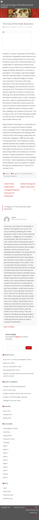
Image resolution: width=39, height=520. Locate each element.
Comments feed (8, 495)
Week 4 (5, 460)
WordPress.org (7, 498)
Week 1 (5, 446)
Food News (6, 432)
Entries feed (6, 491)
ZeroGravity (31, 507)
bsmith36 (7, 27)
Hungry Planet (7, 435)
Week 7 (5, 470)
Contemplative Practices (10, 428)
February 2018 (7, 414)
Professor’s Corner (9, 439)
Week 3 (5, 456)
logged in (18, 337)
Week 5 (5, 463)
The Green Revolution (10, 176)
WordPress (33, 515)
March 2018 (6, 411)
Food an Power (16, 400)
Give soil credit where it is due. (12, 366)
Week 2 (5, 453)
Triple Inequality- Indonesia (19, 397)
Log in (5, 488)
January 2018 (7, 418)
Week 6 (7, 174)
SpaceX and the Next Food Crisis (21, 393)
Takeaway (6, 442)
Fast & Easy (12, 390)
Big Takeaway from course (11, 370)
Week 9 (5, 477)
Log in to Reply (8, 327)
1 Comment (28, 27)
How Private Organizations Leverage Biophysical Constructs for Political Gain (11, 190)
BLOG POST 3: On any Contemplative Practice (17, 359)
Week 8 (5, 474)
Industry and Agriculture (18, 386)
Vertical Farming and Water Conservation (27, 185)
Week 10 (5, 449)
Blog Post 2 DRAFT (9, 363)
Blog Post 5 (16, 174)
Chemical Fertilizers (27, 174)
